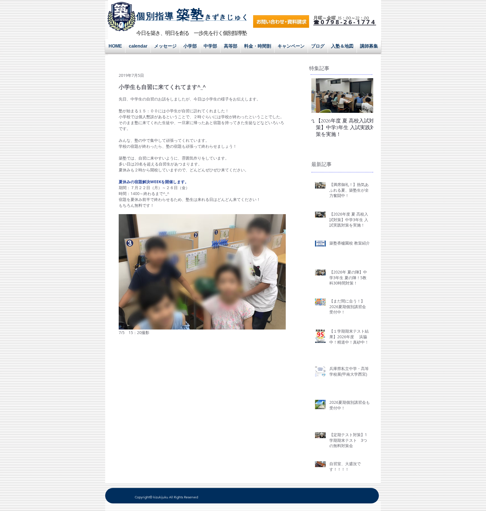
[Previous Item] (320, 95)
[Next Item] (364, 95)
